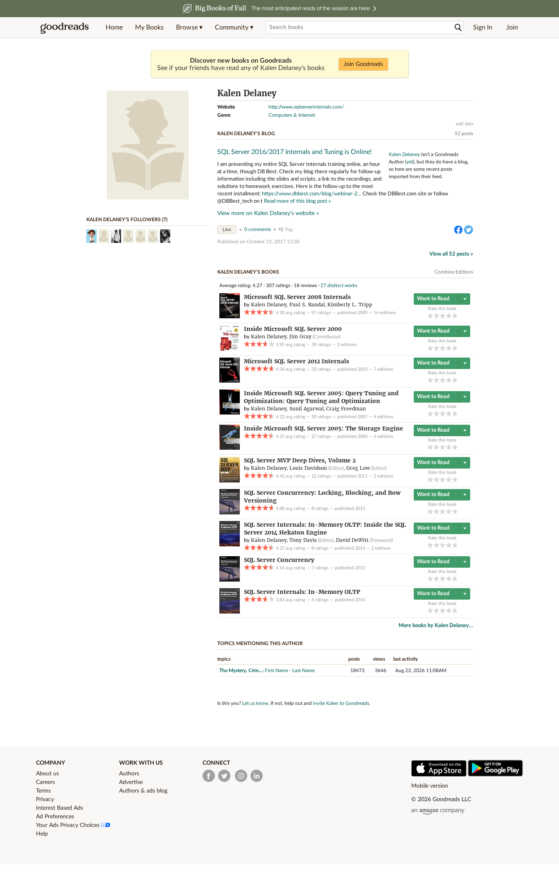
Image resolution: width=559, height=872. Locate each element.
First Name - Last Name (290, 670)
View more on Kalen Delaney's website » (268, 213)
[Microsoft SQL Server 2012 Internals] (229, 380)
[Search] (458, 28)
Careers (45, 782)
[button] (189, 27)
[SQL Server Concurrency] (229, 580)
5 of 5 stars (455, 316)
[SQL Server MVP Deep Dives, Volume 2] (229, 480)
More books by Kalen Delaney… (436, 625)
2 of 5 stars (436, 316)
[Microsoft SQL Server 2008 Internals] (229, 316)
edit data (464, 124)
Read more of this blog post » (297, 201)
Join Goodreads (363, 64)
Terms (43, 791)
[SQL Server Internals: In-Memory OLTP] (229, 611)
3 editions (347, 344)
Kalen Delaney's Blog (246, 133)
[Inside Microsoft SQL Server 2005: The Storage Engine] (229, 448)
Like (227, 229)
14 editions (385, 312)
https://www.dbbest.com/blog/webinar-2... (311, 194)
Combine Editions (454, 272)
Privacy (45, 799)
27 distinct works (338, 285)
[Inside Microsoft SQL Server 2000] (229, 349)
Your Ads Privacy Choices (68, 825)
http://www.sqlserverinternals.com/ (306, 106)
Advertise (131, 782)
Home (114, 27)
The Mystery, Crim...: (241, 670)
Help (42, 834)
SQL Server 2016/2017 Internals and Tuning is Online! (294, 152)
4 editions (383, 416)
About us (47, 774)
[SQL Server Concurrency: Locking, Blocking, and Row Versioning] (229, 512)
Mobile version (429, 786)
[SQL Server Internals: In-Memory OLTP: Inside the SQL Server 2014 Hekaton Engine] (229, 544)
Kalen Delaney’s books (248, 272)
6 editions (383, 436)
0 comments (257, 229)
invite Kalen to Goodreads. (341, 703)
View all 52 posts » (451, 254)
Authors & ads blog (143, 791)
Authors (129, 774)
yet (409, 161)
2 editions (383, 476)
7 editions (383, 369)
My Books (149, 27)
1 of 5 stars (430, 316)
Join (512, 27)
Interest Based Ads (59, 808)
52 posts (464, 133)
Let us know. (255, 703)
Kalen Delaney (404, 154)
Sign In (482, 27)
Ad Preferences (55, 817)
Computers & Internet (291, 115)
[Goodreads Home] (64, 27)
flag (289, 229)
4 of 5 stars (449, 316)
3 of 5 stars (443, 316)
